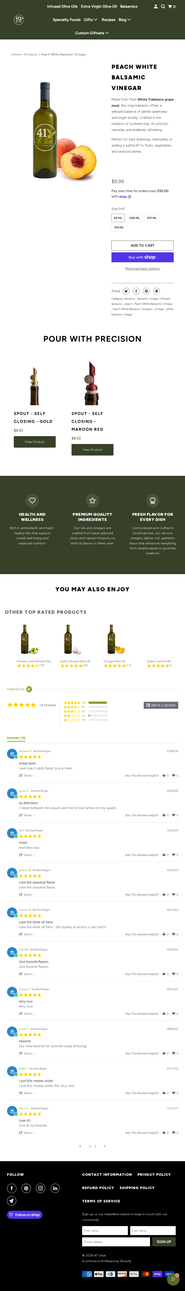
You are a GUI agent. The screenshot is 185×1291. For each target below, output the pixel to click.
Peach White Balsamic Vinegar (134, 77)
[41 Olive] (19, 20)
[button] (161, 705)
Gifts (89, 19)
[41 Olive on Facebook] (12, 1188)
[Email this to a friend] (156, 291)
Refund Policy (98, 1188)
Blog (123, 19)
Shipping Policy (137, 1188)
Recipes (108, 19)
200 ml (135, 218)
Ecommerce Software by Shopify (106, 1261)
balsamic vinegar (148, 298)
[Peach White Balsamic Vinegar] (59, 132)
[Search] (163, 6)
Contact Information (107, 1174)
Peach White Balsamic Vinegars (133, 309)
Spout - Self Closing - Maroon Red (88, 421)
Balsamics (128, 6)
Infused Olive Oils (62, 6)
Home (15, 54)
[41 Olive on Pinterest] (27, 1188)
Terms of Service (101, 1201)
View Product (34, 442)
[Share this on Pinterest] (146, 291)
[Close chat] (170, 1181)
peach (129, 304)
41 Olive (100, 1255)
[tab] (16, 739)
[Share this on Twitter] (126, 291)
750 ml (119, 227)
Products (30, 54)
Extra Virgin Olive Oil (99, 6)
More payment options (142, 269)
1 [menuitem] (90, 1146)
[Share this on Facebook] (136, 291)
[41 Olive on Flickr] (66, 1188)
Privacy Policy (154, 1174)
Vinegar (159, 309)
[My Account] (156, 6)
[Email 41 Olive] (12, 1201)
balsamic (130, 298)
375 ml (152, 218)
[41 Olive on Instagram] (41, 1188)
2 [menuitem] (95, 1146)
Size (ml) (118, 209)
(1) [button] (83, 715)
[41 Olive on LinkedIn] (56, 1188)
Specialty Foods (67, 19)
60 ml (118, 218)
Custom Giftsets (90, 33)
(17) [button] (84, 702)
